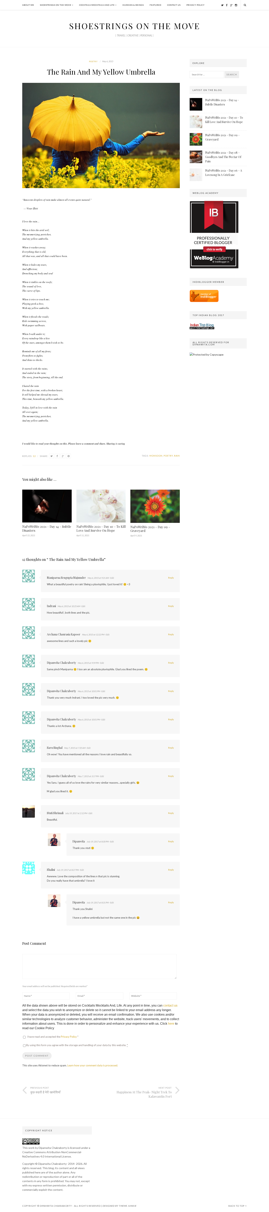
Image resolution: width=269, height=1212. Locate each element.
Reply (171, 577)
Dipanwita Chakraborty (61, 663)
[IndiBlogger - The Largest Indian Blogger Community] (204, 301)
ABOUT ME (28, 5)
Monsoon (155, 455)
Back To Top (236, 1206)
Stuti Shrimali (55, 813)
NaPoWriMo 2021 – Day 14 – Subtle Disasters (46, 528)
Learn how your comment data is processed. (92, 1065)
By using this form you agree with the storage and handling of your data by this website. (77, 1045)
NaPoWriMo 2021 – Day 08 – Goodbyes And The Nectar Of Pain (223, 157)
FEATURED (155, 5)
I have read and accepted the (52, 1036)
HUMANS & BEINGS (133, 5)
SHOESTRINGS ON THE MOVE (55, 5)
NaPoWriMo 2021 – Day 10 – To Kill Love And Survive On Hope (101, 528)
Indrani (51, 606)
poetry (168, 455)
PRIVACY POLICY (195, 5)
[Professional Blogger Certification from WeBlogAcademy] (214, 267)
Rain (177, 455)
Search (231, 74)
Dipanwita (78, 841)
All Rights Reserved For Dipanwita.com (211, 343)
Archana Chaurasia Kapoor (63, 634)
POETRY (93, 61)
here (171, 1023)
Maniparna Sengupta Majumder (66, 578)
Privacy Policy (69, 1036)
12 (34, 456)
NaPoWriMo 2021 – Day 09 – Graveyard (150, 529)
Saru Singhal (54, 748)
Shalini (51, 870)
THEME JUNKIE (127, 1205)
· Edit (111, 578)
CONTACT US (174, 5)
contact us (170, 1005)
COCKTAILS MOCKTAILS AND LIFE (97, 5)
